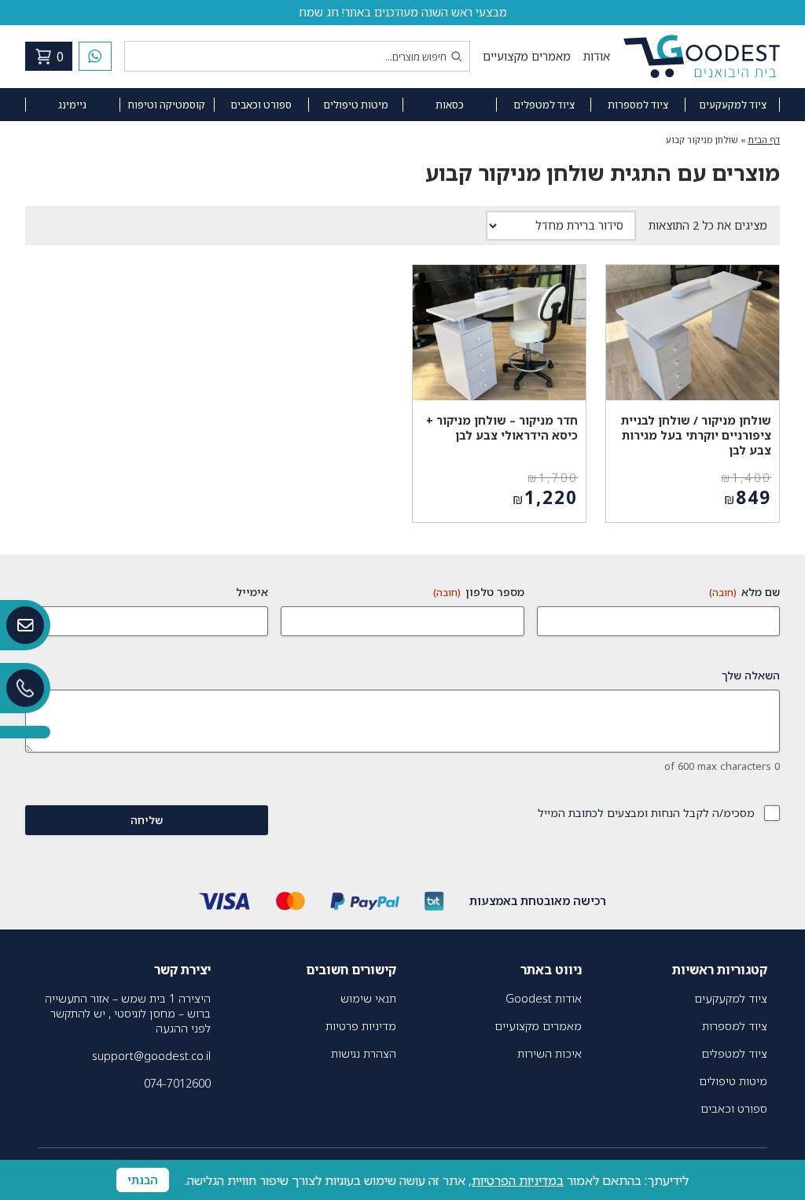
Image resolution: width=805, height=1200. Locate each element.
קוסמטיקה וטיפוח (166, 105)
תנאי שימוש (368, 998)
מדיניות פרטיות (360, 1025)
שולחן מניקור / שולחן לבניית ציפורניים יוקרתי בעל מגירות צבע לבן (696, 435)
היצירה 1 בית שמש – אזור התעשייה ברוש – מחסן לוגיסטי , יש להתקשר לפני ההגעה (128, 1013)
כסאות (450, 105)
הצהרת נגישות (363, 1053)
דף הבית (764, 139)
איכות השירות (549, 1053)
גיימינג (72, 105)
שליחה (146, 819)
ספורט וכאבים (261, 105)
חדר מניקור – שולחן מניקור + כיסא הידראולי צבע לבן (502, 428)
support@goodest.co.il (151, 1055)
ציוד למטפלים (544, 105)
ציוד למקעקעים (732, 105)
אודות (596, 56)
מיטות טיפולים (355, 105)
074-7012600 (177, 1083)
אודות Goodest (543, 998)
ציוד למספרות (638, 105)
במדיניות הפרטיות (518, 1180)
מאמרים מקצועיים (527, 56)
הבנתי (142, 1179)
